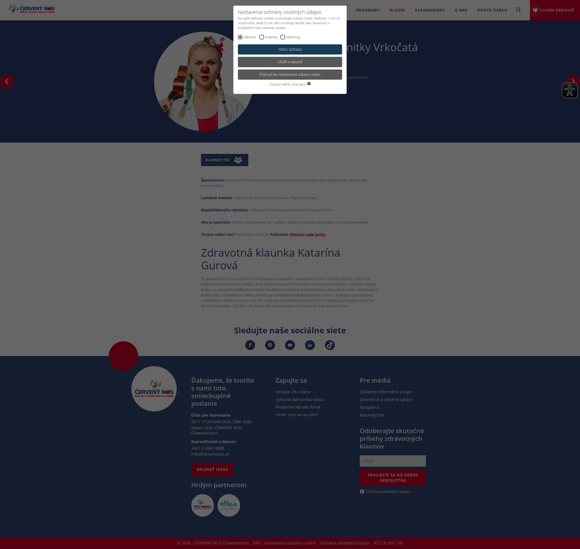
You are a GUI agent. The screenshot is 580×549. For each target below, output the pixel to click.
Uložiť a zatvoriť (290, 61)
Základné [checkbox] (250, 37)
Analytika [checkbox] (271, 37)
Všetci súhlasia (290, 49)
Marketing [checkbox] (293, 37)
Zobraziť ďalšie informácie (288, 84)
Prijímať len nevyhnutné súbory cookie (290, 74)
